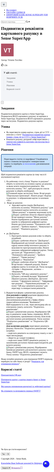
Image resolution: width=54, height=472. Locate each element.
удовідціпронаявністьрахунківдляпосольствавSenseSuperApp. (27, 141)
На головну (11, 10)
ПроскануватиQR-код (11, 375)
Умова (10, 82)
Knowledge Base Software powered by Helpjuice (21, 463)
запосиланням (29, 164)
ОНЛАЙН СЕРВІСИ (15, 12)
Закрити (5, 468)
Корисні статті (13, 89)
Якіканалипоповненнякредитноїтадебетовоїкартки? (26, 386)
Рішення (11, 85)
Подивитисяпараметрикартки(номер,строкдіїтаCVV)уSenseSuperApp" (28, 135)
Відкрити (16, 468)
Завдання (11, 78)
